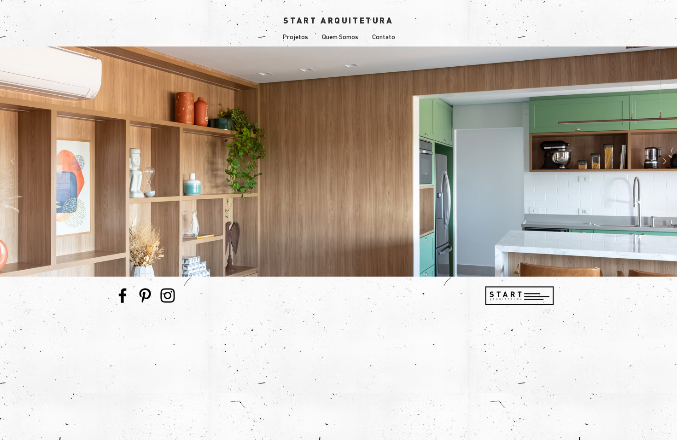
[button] (295, 36)
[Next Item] (664, 161)
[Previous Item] (12, 161)
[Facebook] (122, 295)
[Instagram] (167, 295)
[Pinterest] (145, 295)
